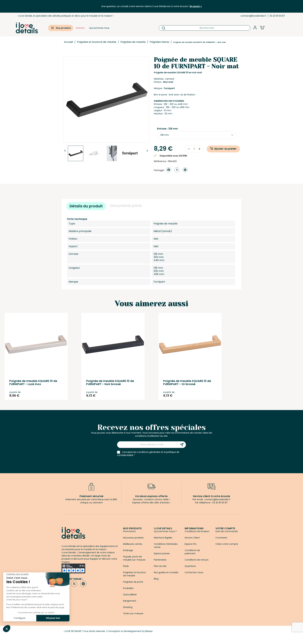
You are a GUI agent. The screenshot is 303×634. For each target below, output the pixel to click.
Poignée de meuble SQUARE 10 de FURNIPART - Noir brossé (110, 382)
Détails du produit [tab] (86, 206)
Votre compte (225, 528)
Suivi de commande (226, 531)
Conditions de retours (196, 559)
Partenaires (160, 559)
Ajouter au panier (225, 149)
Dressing (127, 607)
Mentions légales (163, 537)
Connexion (221, 537)
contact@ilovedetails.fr (253, 15)
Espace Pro (191, 544)
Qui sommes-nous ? (165, 531)
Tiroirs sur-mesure (133, 613)
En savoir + (196, 6)
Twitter (74, 584)
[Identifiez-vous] (255, 28)
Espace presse (162, 553)
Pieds (126, 566)
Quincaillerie (130, 594)
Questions (190, 566)
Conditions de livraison (197, 531)
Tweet (177, 170)
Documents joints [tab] (126, 205)
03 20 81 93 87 (277, 15)
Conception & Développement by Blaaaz (130, 631)
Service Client (192, 537)
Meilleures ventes (132, 544)
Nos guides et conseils (166, 572)
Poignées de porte (133, 581)
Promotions (129, 531)
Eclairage (128, 550)
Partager (169, 170)
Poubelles (128, 588)
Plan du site (160, 566)
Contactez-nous (194, 572)
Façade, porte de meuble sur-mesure (134, 558)
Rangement (129, 600)
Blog (156, 578)
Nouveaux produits (133, 537)
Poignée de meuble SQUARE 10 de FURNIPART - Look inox (33, 382)
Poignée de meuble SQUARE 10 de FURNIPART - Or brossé (187, 382)
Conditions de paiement (192, 552)
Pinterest (185, 170)
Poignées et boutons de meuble (134, 574)
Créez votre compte (226, 544)
